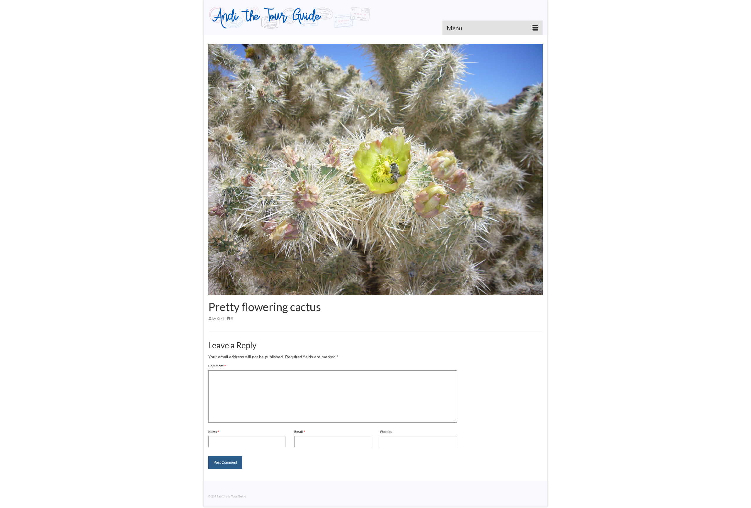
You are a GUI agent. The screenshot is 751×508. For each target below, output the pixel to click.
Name (213, 431)
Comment (217, 366)
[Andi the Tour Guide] (289, 17)
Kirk (219, 318)
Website (386, 431)
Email (299, 431)
